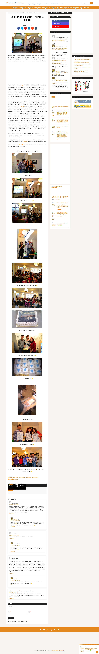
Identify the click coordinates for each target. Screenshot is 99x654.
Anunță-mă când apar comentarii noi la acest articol (17, 621)
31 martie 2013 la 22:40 (14, 560)
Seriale (34, 3)
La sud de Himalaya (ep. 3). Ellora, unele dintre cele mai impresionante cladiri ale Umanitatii (60, 50)
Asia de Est (53, 7)
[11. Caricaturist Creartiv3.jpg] (27, 399)
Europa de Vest (15, 7)
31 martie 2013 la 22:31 (15, 520)
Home (17, 12)
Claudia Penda (15, 477)
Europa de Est (30, 7)
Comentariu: (10, 606)
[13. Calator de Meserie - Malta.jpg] (27, 197)
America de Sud (75, 7)
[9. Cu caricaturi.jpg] (27, 441)
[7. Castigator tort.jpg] (27, 352)
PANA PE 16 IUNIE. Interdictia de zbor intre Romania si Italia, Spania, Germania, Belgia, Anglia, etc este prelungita (63, 113)
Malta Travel (22, 144)
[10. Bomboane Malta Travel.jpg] (27, 375)
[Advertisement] (27, 71)
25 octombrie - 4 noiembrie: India (81, 62)
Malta (22, 106)
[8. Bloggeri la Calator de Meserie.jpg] (27, 466)
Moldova (54, 187)
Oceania (81, 7)
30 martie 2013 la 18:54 (14, 504)
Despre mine (46, 3)
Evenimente (22, 12)
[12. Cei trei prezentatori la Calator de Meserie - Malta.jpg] (27, 52)
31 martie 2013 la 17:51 (14, 535)
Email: (29, 612)
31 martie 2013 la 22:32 (15, 545)
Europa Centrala (22, 7)
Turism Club (21, 85)
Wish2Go (26, 141)
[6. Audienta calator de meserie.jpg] (27, 307)
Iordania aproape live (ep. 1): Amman (15, 487)
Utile (29, 3)
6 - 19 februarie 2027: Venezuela (81, 73)
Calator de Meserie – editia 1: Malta (32, 12)
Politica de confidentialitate (58, 650)
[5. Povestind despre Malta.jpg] (27, 243)
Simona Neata (28, 477)
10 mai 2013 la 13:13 (13, 592)
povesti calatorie (22, 477)
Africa (58, 7)
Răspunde (11, 513)
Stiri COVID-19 (54, 3)
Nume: (9, 612)
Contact (62, 3)
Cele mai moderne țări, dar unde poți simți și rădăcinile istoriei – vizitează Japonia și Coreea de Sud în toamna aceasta (62, 205)
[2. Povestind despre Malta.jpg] (27, 222)
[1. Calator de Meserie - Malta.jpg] (27, 172)
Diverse (39, 3)
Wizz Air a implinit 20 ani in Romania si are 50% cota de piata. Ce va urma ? (60, 82)
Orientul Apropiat (37, 7)
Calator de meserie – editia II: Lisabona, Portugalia (20, 590)
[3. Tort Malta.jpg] (27, 327)
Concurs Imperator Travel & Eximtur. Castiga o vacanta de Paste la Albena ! (91, 648)
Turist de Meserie (35, 477)
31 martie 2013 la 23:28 (15, 580)
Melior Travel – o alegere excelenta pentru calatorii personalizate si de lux (62, 213)
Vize (53, 97)
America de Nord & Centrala (66, 7)
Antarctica (86, 7)
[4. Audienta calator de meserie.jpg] (27, 282)
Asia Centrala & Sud (46, 7)
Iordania (10, 490)
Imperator (16, 484)
